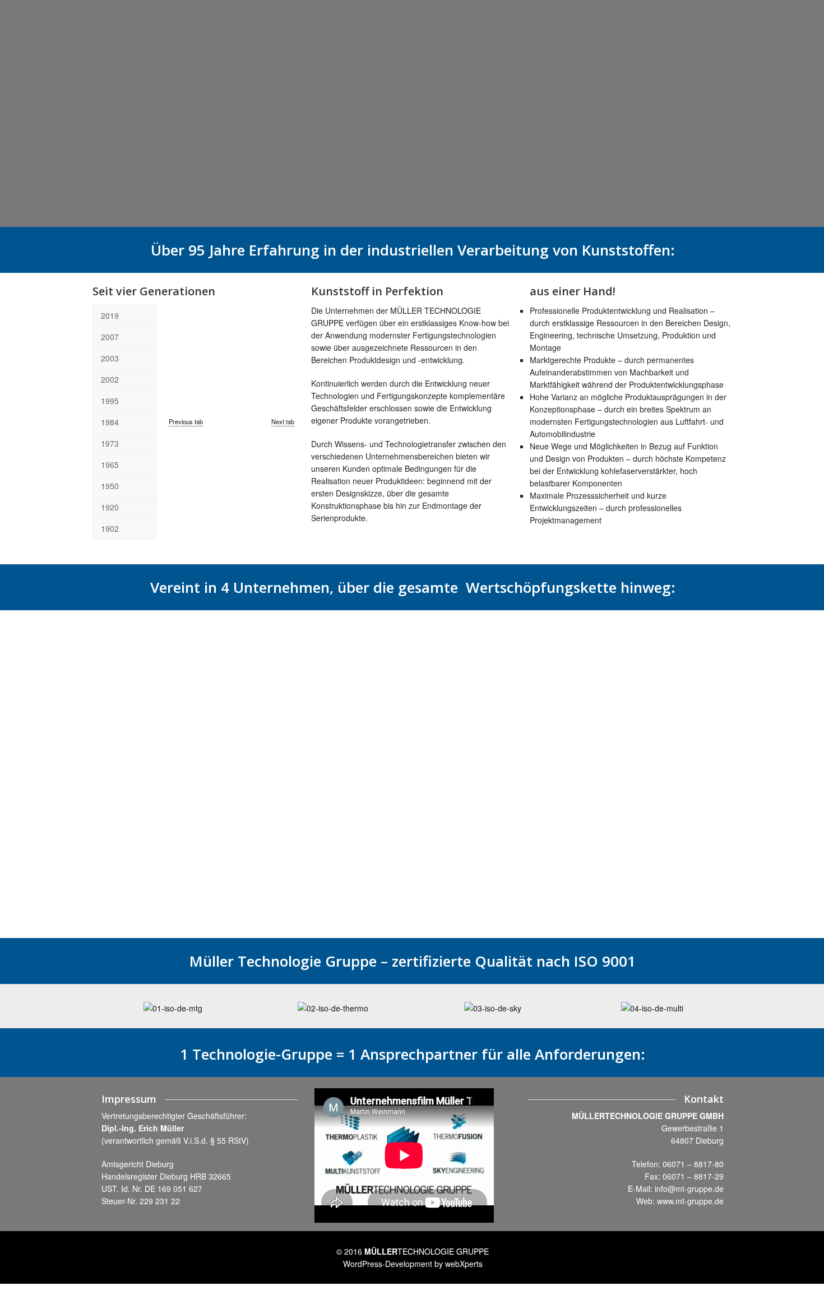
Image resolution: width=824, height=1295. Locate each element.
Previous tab (186, 421)
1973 (110, 443)
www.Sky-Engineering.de (465, 906)
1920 (110, 507)
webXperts (464, 1263)
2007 (110, 336)
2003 (110, 358)
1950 (110, 485)
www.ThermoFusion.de (622, 843)
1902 (110, 528)
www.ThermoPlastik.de (141, 882)
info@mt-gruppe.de (689, 1188)
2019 (110, 315)
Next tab (282, 421)
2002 (110, 379)
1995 (110, 400)
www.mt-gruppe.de (690, 1200)
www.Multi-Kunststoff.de (303, 796)
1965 (110, 464)
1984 (110, 422)
